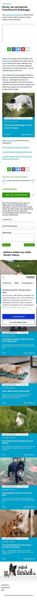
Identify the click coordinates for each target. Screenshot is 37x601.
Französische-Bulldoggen (14, 15)
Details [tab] (16, 283)
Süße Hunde (6, 4)
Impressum (5, 585)
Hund (13, 68)
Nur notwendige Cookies (18, 322)
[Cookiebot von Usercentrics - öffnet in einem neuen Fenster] (26, 277)
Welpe (8, 61)
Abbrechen (6, 245)
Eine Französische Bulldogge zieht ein (15, 147)
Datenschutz (5, 587)
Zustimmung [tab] (6, 283)
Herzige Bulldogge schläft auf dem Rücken (17, 152)
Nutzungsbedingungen (19, 205)
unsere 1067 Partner (15, 295)
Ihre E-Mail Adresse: (9, 226)
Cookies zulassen (18, 316)
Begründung (6, 232)
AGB (2, 590)
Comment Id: (7, 219)
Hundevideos (11, 140)
